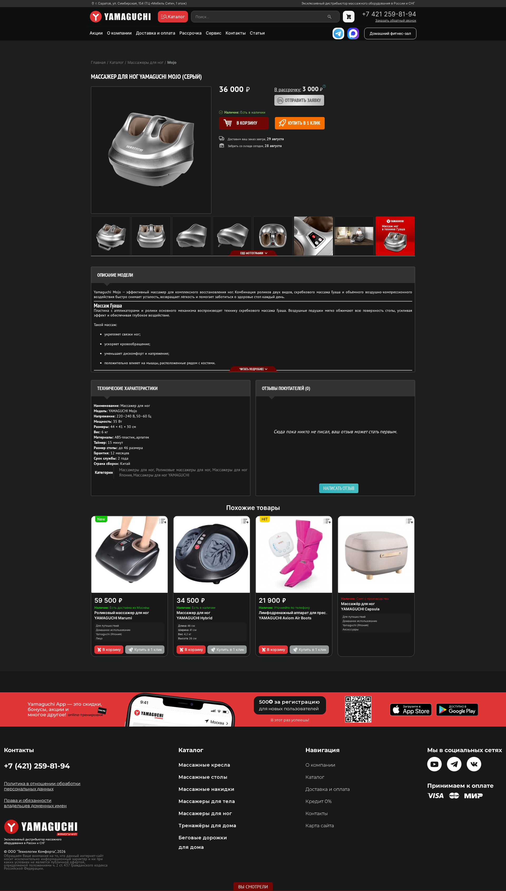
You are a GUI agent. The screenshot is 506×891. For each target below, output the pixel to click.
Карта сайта (319, 826)
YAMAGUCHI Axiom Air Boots (285, 618)
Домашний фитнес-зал (390, 33)
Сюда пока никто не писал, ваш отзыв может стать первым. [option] (335, 431)
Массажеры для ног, (137, 469)
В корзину (112, 649)
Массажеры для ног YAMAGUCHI (161, 475)
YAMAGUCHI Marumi (113, 618)
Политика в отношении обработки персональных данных (42, 786)
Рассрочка (190, 33)
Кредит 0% (318, 801)
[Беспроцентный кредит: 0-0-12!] (324, 86)
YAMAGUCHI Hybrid (194, 618)
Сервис (213, 33)
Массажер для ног (193, 612)
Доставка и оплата (155, 33)
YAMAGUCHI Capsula (360, 609)
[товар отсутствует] (348, 16)
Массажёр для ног (358, 603)
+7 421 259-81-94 (389, 14)
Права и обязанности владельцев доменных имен (35, 803)
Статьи (257, 33)
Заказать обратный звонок (395, 20)
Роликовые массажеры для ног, (184, 469)
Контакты (236, 33)
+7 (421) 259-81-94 (37, 765)
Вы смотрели (253, 887)
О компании (119, 33)
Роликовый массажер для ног (121, 612)
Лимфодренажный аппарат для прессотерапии (302, 612)
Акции (96, 33)
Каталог (314, 777)
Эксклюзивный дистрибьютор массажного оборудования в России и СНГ (358, 3)
